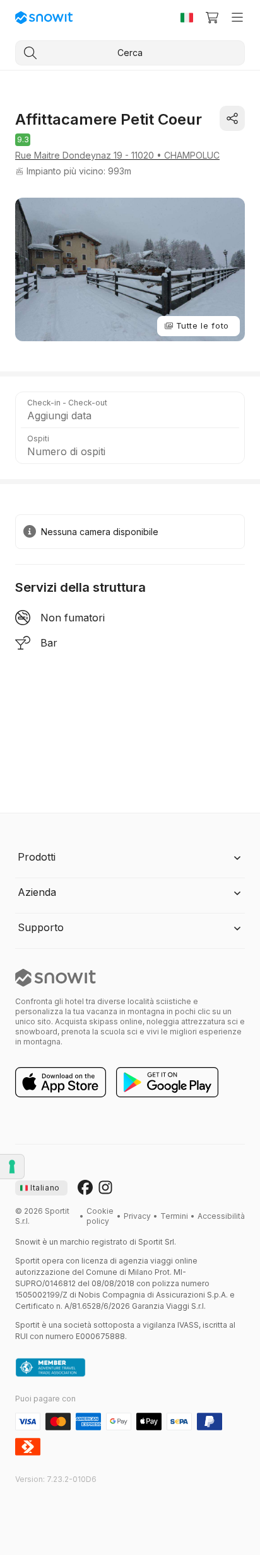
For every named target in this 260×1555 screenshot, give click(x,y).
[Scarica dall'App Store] (60, 1083)
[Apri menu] (237, 17)
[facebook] (85, 1188)
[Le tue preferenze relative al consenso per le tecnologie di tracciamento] (12, 1167)
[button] (130, 409)
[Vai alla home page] (55, 978)
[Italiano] (186, 17)
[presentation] (41, 1188)
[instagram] (105, 1188)
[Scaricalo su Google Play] (167, 1083)
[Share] (232, 118)
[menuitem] (100, 1216)
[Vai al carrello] (212, 17)
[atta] (50, 1368)
